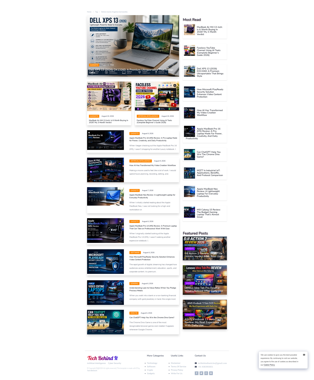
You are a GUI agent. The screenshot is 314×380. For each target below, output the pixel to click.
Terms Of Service (178, 366)
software (135, 252)
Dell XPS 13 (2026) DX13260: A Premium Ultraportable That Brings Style (131, 71)
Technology (152, 363)
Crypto (150, 370)
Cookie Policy (269, 365)
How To (134, 313)
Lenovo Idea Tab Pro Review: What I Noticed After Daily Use (204, 289)
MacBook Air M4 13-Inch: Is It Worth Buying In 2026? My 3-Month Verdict (108, 121)
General (134, 283)
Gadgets (94, 65)
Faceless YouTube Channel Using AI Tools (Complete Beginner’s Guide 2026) (154, 121)
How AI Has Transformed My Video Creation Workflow (152, 165)
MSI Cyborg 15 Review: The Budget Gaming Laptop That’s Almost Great (209, 213)
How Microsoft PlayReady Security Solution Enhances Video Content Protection (210, 93)
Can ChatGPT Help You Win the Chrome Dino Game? (151, 317)
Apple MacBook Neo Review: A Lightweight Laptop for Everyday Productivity (208, 192)
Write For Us (176, 373)
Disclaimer (175, 363)
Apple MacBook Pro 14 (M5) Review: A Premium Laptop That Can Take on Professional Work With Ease (153, 227)
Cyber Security (114, 363)
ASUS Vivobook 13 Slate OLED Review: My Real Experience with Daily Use (204, 322)
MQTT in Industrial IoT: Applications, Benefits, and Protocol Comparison (210, 173)
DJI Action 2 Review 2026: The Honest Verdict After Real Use (203, 255)
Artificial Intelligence (148, 116)
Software (151, 366)
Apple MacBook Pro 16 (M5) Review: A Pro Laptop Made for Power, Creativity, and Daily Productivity (153, 139)
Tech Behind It (92, 371)
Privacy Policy (177, 370)
